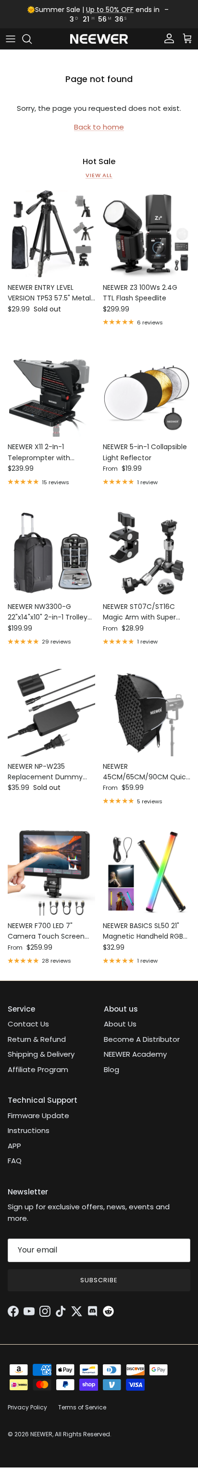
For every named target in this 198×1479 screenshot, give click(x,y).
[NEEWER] (99, 39)
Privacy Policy (27, 1407)
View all (99, 175)
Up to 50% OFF (110, 9)
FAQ (15, 1161)
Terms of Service (82, 1407)
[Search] (31, 38)
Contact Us (28, 1024)
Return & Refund (37, 1039)
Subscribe (99, 1280)
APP (14, 1146)
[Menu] (10, 38)
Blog (111, 1069)
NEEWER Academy (135, 1054)
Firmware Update (38, 1115)
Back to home (99, 127)
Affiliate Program (38, 1069)
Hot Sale (99, 162)
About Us (120, 1024)
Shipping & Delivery (41, 1054)
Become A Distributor (142, 1039)
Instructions (29, 1130)
